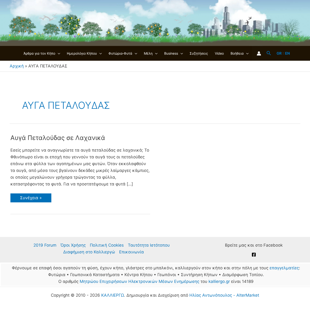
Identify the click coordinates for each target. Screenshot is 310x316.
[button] (57, 53)
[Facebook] (254, 254)
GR (279, 53)
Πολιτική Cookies (107, 245)
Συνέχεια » (32, 198)
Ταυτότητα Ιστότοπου (149, 245)
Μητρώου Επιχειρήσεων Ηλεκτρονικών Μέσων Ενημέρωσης (139, 281)
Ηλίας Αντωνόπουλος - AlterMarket (224, 295)
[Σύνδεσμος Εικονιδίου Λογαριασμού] (259, 53)
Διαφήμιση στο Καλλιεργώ (89, 252)
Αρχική (17, 66)
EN (287, 53)
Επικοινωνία (131, 252)
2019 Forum (44, 245)
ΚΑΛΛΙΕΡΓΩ (112, 295)
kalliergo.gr (219, 281)
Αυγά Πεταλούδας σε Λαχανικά (57, 137)
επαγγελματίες (284, 267)
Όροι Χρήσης (73, 245)
